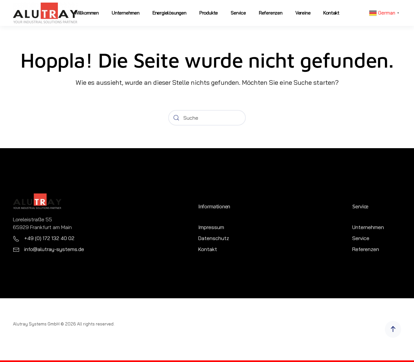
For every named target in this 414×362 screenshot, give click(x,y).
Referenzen (270, 13)
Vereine (302, 13)
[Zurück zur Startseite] (45, 13)
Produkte (208, 13)
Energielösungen (169, 13)
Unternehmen (125, 13)
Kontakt (331, 13)
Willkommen (87, 13)
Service (238, 13)
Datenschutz (213, 238)
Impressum (211, 227)
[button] (393, 329)
